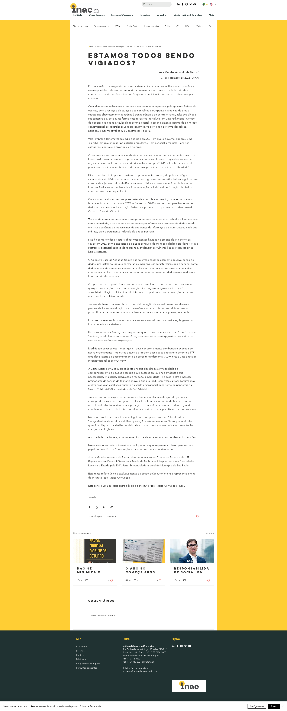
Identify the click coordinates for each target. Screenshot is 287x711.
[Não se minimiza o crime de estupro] (95, 551)
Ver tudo (210, 533)
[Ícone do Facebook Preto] (182, 4)
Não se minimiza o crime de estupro (89, 570)
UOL (187, 26)
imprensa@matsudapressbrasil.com (140, 671)
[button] (210, 26)
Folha (167, 26)
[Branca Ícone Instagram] (181, 646)
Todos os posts (80, 26)
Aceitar (274, 706)
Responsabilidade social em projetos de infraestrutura (191, 570)
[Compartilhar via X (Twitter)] (97, 507)
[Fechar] (283, 706)
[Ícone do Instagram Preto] (186, 4)
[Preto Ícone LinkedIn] (178, 4)
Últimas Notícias (151, 26)
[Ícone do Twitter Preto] (190, 4)
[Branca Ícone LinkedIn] (173, 646)
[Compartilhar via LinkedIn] (104, 507)
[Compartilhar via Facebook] (89, 507)
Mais (198, 26)
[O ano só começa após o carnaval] (143, 551)
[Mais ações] (197, 46)
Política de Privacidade (90, 706)
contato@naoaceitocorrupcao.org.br (141, 655)
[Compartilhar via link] (111, 507)
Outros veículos (101, 26)
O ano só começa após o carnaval (143, 570)
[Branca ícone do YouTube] (189, 646)
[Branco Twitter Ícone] (185, 646)
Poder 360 (131, 26)
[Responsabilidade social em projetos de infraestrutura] (192, 551)
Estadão (92, 497)
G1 (177, 26)
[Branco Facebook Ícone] (177, 646)
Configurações (257, 706)
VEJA (117, 26)
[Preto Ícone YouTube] (194, 4)
